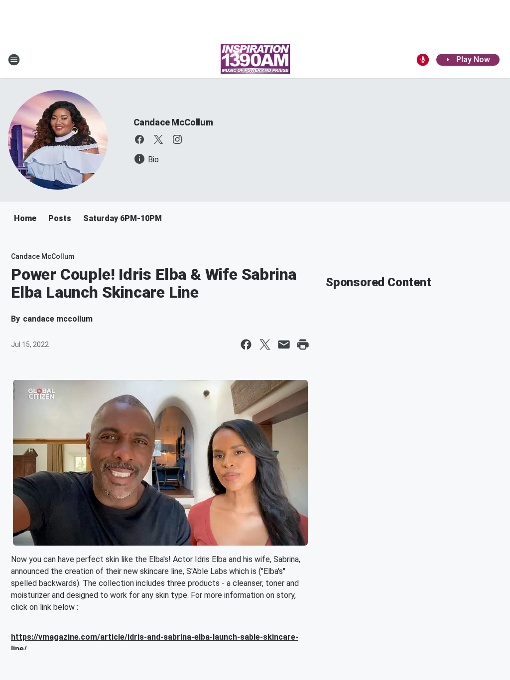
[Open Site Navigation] (14, 60)
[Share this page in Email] (284, 344)
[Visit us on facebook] (139, 139)
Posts (59, 218)
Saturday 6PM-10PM (122, 218)
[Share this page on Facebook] (246, 344)
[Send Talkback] (423, 60)
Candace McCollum (173, 122)
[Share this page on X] (265, 344)
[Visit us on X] (158, 139)
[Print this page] (303, 344)
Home (25, 218)
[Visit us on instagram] (177, 139)
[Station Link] (255, 60)
